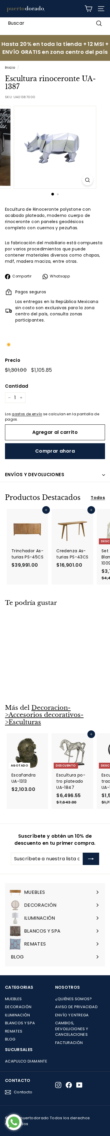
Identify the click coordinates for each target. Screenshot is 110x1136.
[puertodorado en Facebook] (69, 1085)
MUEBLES (13, 999)
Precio (12, 360)
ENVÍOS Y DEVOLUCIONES (34, 474)
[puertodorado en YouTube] (79, 1085)
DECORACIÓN (18, 1007)
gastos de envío (27, 414)
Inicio (10, 67)
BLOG (10, 1039)
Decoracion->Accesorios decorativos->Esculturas (44, 715)
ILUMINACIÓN (17, 1015)
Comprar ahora (55, 451)
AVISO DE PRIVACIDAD (76, 1007)
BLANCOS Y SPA (20, 1023)
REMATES (13, 1031)
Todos (98, 498)
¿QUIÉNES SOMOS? (73, 999)
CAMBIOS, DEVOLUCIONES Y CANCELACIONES (71, 1028)
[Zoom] (87, 180)
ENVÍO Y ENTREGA (72, 1015)
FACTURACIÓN (69, 1042)
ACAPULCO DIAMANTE (26, 1061)
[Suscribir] (91, 859)
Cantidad (16, 386)
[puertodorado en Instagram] (58, 1085)
